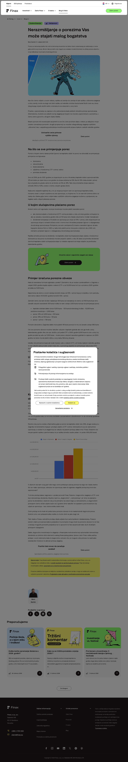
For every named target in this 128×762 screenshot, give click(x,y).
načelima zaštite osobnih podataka (74, 397)
